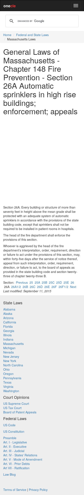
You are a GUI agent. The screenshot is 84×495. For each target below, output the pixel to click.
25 (31, 282)
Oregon (8, 374)
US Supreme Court (16, 403)
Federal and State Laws (32, 35)
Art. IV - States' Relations (20, 455)
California (9, 322)
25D (59, 282)
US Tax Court (12, 408)
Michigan (9, 348)
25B (44, 282)
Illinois (7, 335)
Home (7, 35)
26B (25, 287)
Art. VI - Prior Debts (16, 463)
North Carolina (13, 365)
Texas (7, 382)
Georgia (8, 331)
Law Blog (9, 474)
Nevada (8, 352)
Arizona (8, 318)
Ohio (6, 369)
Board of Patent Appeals (19, 412)
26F (54, 287)
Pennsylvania (12, 378)
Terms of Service (14, 489)
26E (47, 287)
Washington (11, 391)
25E (66, 282)
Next (73, 287)
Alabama (9, 309)
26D (40, 287)
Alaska (7, 313)
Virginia (8, 386)
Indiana (8, 339)
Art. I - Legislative (15, 442)
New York (9, 361)
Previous (22, 282)
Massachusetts (13, 343)
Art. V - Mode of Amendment (22, 459)
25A (37, 282)
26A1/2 (16, 287)
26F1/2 (63, 287)
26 (72, 282)
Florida (8, 326)
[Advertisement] (42, 160)
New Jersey (11, 356)
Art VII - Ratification (16, 468)
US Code (9, 425)
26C (32, 287)
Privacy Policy (38, 489)
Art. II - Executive (14, 446)
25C (51, 282)
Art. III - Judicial (13, 451)
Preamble (9, 438)
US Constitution (13, 431)
